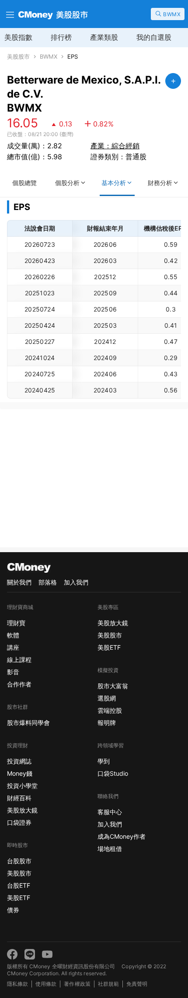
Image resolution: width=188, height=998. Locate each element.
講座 (13, 647)
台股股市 (19, 861)
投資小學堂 (22, 785)
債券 (13, 910)
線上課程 (19, 659)
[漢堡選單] (9, 14)
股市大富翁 (112, 686)
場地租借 (109, 848)
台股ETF (18, 885)
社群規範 (108, 983)
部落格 (47, 582)
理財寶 (16, 623)
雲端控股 (109, 710)
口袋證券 (19, 822)
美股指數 (18, 37)
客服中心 (109, 812)
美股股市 (18, 57)
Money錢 (19, 773)
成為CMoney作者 (121, 836)
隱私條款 (17, 983)
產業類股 (104, 37)
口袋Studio (112, 773)
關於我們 (19, 582)
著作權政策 (77, 983)
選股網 (106, 698)
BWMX (48, 57)
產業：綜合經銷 (115, 145)
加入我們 (76, 582)
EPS (72, 57)
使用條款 (45, 983)
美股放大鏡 (22, 810)
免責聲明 (136, 983)
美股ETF (18, 897)
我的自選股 (153, 37)
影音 (13, 672)
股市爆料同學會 (28, 722)
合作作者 (19, 684)
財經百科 (19, 798)
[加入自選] (173, 81)
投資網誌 (19, 761)
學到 (103, 761)
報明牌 (106, 722)
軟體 (13, 635)
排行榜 (61, 37)
